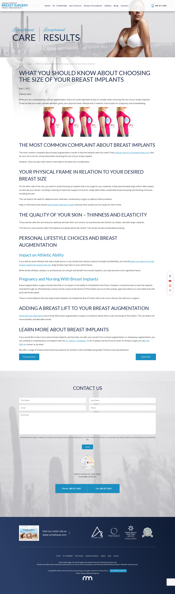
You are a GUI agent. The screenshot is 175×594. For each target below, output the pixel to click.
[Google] (170, 285)
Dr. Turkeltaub (60, 6)
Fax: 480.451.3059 (103, 488)
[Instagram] (170, 290)
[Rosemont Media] (87, 578)
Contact (125, 6)
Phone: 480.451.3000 (71, 488)
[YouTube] (170, 281)
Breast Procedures (93, 6)
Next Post (145, 357)
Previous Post (29, 357)
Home (47, 6)
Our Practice (75, 6)
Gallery (108, 6)
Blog (116, 6)
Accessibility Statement (118, 571)
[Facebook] (170, 276)
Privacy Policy (103, 571)
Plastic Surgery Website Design (86, 573)
